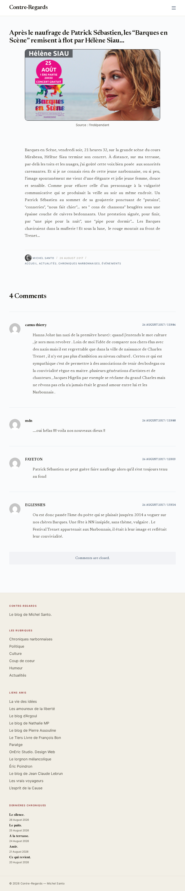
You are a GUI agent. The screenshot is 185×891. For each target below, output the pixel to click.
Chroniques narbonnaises (79, 263)
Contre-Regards (28, 8)
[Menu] (174, 8)
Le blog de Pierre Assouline (32, 730)
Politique (16, 646)
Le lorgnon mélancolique (30, 759)
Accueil (31, 263)
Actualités (48, 263)
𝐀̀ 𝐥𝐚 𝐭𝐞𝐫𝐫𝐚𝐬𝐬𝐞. (19, 836)
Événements (111, 263)
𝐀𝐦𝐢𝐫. (13, 847)
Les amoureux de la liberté (32, 708)
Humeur (16, 668)
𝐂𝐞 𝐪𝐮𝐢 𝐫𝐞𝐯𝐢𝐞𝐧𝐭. (20, 857)
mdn (28, 421)
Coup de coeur (22, 660)
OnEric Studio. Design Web (32, 752)
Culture (15, 653)
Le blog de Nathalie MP (29, 723)
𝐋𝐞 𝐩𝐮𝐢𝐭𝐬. (15, 825)
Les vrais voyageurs (26, 780)
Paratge (16, 744)
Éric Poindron (20, 766)
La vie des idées (23, 701)
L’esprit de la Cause (25, 788)
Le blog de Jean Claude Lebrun (36, 773)
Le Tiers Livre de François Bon (35, 737)
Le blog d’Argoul (23, 716)
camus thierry (36, 325)
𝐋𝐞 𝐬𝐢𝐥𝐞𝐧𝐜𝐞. (17, 815)
